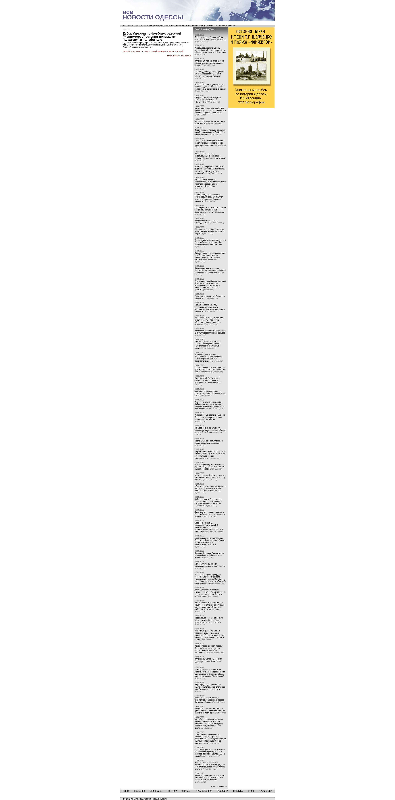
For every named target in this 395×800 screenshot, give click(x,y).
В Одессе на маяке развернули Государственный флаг (208, 660)
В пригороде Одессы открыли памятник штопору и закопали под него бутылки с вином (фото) (210, 687)
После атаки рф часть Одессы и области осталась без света (209, 442)
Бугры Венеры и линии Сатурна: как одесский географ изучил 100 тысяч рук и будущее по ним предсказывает (210, 455)
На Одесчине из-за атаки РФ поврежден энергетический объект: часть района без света (210, 430)
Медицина (197, 25)
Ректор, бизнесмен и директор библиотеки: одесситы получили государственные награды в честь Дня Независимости (209, 405)
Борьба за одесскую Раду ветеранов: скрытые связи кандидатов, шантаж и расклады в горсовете (210, 308)
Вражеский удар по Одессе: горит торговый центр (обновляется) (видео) (209, 555)
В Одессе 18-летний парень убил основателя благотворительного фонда (209, 63)
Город (124, 25)
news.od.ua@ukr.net (142, 799)
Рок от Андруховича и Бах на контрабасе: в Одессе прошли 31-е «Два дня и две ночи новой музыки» (210, 50)
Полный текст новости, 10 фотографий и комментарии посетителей (153, 51)
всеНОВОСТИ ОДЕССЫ (153, 14)
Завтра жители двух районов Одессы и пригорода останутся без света (210, 393)
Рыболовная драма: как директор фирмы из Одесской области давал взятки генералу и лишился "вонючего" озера (210, 170)
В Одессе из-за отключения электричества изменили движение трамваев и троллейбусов (210, 270)
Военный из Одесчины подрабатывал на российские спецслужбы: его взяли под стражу (210, 156)
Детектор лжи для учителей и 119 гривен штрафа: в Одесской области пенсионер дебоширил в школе (210, 110)
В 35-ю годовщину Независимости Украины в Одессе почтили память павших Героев (210, 467)
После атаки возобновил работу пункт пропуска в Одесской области (210, 38)
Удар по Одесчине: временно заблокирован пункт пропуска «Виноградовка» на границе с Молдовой (207, 344)
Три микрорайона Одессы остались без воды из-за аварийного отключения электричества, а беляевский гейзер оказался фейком (210, 285)
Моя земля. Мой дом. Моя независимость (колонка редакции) (210, 565)
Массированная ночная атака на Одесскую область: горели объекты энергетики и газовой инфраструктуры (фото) (210, 541)
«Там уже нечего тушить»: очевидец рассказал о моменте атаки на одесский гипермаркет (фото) (210, 488)
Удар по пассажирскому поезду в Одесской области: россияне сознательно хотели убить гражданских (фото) (209, 649)
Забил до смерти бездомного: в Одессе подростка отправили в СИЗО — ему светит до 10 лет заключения (208, 502)
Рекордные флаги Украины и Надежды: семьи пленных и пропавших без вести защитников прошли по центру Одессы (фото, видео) (209, 635)
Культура (209, 25)
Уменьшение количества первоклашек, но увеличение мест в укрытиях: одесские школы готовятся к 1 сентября (210, 183)
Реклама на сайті (159, 799)
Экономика (146, 25)
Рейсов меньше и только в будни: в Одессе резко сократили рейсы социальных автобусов (210, 417)
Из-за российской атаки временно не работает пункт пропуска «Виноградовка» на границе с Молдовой (210, 321)
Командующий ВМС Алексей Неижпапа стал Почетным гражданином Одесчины (207, 380)
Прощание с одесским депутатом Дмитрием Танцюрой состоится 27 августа (210, 231)
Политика (158, 25)
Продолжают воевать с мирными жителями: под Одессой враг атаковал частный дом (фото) (209, 620)
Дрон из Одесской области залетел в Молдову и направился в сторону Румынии (210, 477)
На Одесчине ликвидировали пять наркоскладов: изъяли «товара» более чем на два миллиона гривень (210, 87)
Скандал (169, 25)
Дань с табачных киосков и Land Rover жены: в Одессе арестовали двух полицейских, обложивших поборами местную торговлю (210, 606)
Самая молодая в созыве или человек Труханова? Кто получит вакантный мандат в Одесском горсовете (209, 198)
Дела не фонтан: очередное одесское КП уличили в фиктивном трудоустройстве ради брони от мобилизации (210, 593)
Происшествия (183, 25)
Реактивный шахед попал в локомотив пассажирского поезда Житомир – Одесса (209, 700)
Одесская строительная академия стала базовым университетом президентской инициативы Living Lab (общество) (210, 752)
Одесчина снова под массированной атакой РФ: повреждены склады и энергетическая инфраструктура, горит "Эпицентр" (209, 527)
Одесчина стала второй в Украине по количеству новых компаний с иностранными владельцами (210, 143)
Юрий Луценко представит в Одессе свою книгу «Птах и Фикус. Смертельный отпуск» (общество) (210, 210)
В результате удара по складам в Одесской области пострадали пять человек (210, 514)
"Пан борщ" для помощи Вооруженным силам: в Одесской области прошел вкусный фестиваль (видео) (209, 357)
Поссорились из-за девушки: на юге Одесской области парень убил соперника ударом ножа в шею (210, 242)
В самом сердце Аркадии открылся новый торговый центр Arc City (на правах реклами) (210, 132)
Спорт (218, 25)
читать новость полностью (179, 56)
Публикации (228, 25)
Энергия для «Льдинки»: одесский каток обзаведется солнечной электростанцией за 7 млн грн (210, 74)
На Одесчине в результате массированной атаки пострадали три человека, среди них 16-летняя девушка (210, 765)
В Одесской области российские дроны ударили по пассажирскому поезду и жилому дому (210, 710)
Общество (133, 25)
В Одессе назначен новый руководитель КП (206, 222)
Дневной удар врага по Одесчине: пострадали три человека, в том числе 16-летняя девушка (209, 777)
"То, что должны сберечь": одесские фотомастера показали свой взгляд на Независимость (210, 369)
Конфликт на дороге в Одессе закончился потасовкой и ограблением (208, 100)
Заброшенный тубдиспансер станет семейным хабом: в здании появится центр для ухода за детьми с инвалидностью (210, 256)
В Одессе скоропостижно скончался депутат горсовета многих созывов (210, 332)
